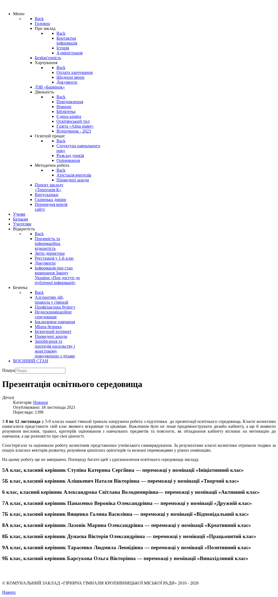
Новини (40, 402)
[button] (139, 470)
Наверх (9, 592)
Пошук (8, 370)
